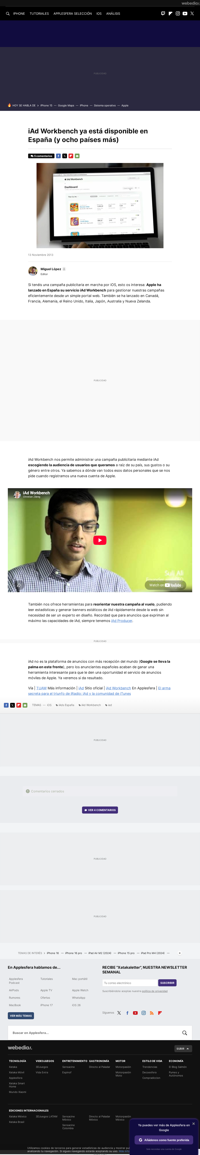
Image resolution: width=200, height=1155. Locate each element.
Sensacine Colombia (68, 1126)
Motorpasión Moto (123, 1074)
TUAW (41, 688)
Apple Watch (80, 990)
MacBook (15, 1005)
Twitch (163, 13)
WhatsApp (78, 997)
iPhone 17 (46, 1005)
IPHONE (19, 13)
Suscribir (167, 982)
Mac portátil (79, 978)
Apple (125, 105)
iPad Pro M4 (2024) (153, 953)
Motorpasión (123, 1066)
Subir (180, 1048)
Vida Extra (42, 1072)
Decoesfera (149, 1072)
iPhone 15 (46, 105)
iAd (81, 688)
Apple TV (46, 990)
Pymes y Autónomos (176, 1074)
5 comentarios (43, 156)
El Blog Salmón (178, 1066)
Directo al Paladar (99, 1066)
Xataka (13, 1066)
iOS (49, 705)
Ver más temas (21, 1015)
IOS (99, 13)
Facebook (58, 156)
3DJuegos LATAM (46, 1116)
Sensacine (68, 1066)
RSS (152, 1012)
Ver (102, 810)
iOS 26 (76, 1005)
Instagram (177, 13)
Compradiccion (151, 1077)
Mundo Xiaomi (17, 1091)
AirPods (14, 990)
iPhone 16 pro (74, 953)
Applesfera (15, 1077)
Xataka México (18, 1116)
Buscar (184, 1032)
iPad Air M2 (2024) (100, 953)
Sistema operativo (105, 105)
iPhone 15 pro (126, 953)
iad (110, 705)
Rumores (14, 997)
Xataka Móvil (16, 1072)
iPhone (84, 105)
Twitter (192, 13)
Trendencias (149, 1066)
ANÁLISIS (113, 13)
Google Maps (66, 105)
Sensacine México (68, 1118)
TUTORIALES (39, 13)
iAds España (66, 705)
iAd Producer (121, 621)
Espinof (66, 1072)
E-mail (77, 156)
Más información (129, 1151)
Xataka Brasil (16, 1121)
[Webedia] (191, 3)
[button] (52, 269)
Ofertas (45, 997)
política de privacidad (155, 991)
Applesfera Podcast (16, 980)
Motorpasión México (123, 1118)
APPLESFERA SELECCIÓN (73, 13)
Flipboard (170, 13)
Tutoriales (46, 978)
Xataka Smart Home (17, 1085)
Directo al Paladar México (99, 1118)
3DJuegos (42, 1066)
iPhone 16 (53, 953)
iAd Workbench (118, 688)
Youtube (185, 13)
